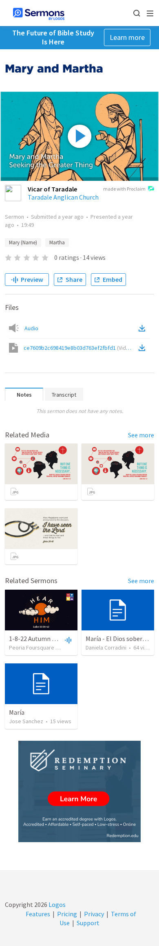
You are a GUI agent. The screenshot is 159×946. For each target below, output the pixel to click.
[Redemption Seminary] (79, 791)
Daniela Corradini (106, 647)
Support (88, 923)
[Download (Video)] (143, 348)
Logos (56, 904)
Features (38, 914)
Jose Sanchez (26, 721)
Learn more (127, 37)
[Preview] (67, 640)
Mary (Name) (23, 242)
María (16, 712)
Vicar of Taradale (52, 189)
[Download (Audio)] (143, 328)
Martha (57, 242)
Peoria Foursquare (31, 647)
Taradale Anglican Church (63, 197)
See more (141, 435)
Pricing (67, 914)
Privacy (94, 914)
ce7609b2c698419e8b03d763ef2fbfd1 (79, 347)
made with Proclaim (124, 189)
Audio (31, 328)
